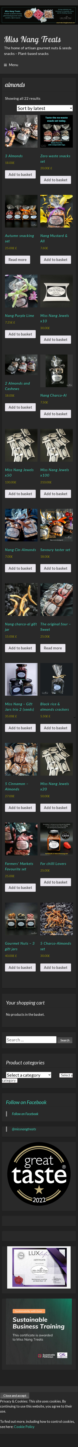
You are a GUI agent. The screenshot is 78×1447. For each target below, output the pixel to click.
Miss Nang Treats (32, 39)
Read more (18, 259)
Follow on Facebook (26, 1102)
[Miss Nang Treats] (39, 15)
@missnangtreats (24, 1129)
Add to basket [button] (20, 174)
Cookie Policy (24, 1427)
